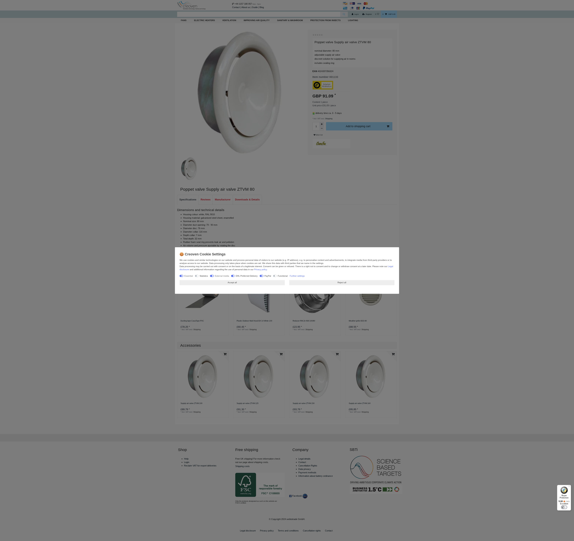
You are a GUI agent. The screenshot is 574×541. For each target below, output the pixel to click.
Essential (188, 276)
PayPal (267, 276)
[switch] (564, 507)
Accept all (232, 282)
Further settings (297, 276)
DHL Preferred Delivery (247, 276)
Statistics (204, 276)
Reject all (342, 282)
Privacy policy (260, 269)
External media (222, 276)
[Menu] (569, 487)
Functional (283, 276)
